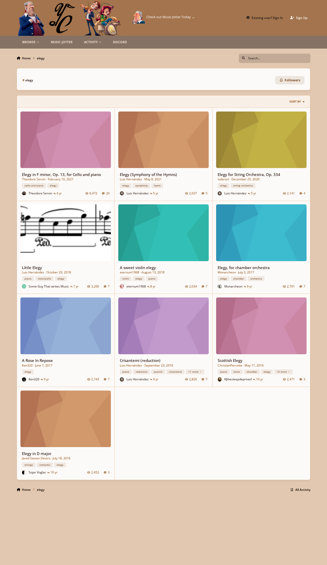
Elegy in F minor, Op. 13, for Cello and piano (61, 174)
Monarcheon (227, 272)
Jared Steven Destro (36, 458)
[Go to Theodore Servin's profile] (24, 193)
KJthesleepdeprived (238, 379)
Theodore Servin (33, 179)
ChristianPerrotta (230, 365)
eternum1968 (129, 272)
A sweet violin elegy (138, 267)
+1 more (193, 371)
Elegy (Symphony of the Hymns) (148, 174)
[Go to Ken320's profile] (24, 379)
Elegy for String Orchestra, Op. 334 (249, 174)
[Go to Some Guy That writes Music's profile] (24, 286)
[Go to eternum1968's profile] (122, 286)
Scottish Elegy (230, 360)
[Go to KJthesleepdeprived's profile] (220, 379)
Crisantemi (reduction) (140, 360)
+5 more (282, 371)
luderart (223, 179)
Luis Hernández (131, 179)
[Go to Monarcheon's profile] (220, 286)
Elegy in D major (36, 453)
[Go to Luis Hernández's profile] (122, 193)
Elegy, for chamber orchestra (244, 267)
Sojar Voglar (37, 472)
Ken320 (27, 365)
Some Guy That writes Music (49, 286)
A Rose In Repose (37, 360)
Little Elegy (32, 267)
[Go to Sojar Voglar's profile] (24, 472)
